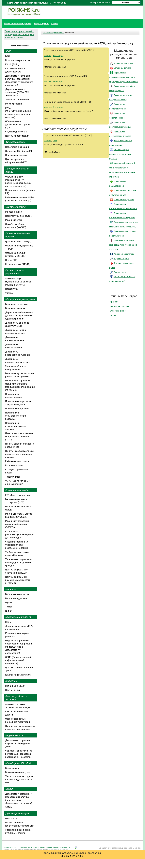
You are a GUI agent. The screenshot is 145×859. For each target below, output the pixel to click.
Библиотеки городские (17, 594)
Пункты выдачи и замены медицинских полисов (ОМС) (19, 436)
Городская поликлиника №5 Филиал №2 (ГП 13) (68, 135)
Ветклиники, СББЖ (15, 686)
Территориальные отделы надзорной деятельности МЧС (19, 779)
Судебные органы (15, 206)
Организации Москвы (53, 32)
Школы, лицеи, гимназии (18, 674)
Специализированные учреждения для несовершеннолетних (16, 544)
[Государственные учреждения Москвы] (24, 16)
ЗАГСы (8, 807)
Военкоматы (12, 768)
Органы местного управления (15, 272)
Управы (9, 293)
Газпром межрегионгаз (17, 60)
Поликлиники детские (124, 199)
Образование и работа (18, 617)
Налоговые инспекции (17, 147)
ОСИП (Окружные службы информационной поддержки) (18, 660)
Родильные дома (121, 258)
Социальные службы (17, 490)
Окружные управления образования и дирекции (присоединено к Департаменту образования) (18, 646)
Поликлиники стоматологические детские (15, 426)
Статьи (54, 23)
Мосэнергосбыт (13, 103)
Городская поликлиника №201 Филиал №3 (65, 76)
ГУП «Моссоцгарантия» (17, 495)
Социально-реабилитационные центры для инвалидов (19, 534)
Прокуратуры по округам (18, 216)
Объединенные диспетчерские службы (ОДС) (17, 124)
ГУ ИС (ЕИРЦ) (12, 64)
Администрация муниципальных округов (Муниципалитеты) (18, 281)
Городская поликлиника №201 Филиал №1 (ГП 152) (69, 50)
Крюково (114, 302)
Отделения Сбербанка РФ (18, 151)
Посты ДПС (11, 260)
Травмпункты (120, 272)
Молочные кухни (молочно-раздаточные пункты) (120, 154)
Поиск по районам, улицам (17, 23)
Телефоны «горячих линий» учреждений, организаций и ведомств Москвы (19, 34)
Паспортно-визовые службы (16, 170)
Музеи (8, 602)
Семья (8, 788)
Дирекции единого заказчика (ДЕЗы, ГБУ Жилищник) (17, 92)
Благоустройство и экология (16, 698)
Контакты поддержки (42, 847)
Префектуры (12, 289)
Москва (47, 55)
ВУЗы (8, 622)
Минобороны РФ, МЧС (18, 763)
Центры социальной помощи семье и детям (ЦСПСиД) (17, 580)
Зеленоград (58, 55)
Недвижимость (14, 735)
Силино (113, 315)
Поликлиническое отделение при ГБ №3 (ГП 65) (68, 102)
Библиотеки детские (16, 598)
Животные (11, 680)
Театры (9, 606)
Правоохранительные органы (17, 235)
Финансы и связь (15, 142)
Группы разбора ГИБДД (17, 241)
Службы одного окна (16, 131)
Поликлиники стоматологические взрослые (15, 415)
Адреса (7, 847)
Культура (10, 589)
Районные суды (13, 220)
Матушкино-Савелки (119, 306)
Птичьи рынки (12, 690)
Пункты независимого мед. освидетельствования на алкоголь (123, 245)
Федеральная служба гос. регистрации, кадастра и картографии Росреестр (18, 753)
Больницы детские (122, 68)
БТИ (7, 56)
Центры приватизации (17, 135)
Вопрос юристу (41, 23)
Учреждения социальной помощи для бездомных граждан (18, 562)
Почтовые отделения (16, 155)
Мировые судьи (13, 211)
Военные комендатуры (17, 772)
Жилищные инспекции (17, 99)
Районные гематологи (124, 254)
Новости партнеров (61, 847)
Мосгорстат (11, 818)
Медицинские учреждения (20, 299)
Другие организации (17, 813)
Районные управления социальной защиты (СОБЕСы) (17, 524)
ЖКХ (7, 51)
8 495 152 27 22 (72, 856)
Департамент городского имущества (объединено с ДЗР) (19, 743)
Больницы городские (123, 63)
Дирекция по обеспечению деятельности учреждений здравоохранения (123, 77)
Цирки (8, 610)
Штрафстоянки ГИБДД (17, 264)
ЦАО (55, 141)
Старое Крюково (118, 311)
